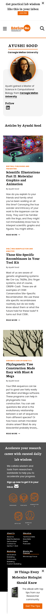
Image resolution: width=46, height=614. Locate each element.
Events (25, 541)
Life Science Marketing (11, 556)
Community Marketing (11, 560)
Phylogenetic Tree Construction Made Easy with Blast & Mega (20, 370)
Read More (13, 235)
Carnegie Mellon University (23, 52)
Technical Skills (29, 537)
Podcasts (26, 544)
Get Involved (12, 541)
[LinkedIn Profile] (8, 108)
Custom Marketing (14, 564)
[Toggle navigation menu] (5, 28)
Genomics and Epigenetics (19, 361)
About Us (10, 537)
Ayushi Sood (14, 189)
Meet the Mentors (13, 539)
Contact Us (11, 544)
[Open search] (42, 29)
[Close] (43, 570)
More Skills (27, 539)
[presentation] (23, 149)
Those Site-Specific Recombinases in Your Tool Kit (22, 258)
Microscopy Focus (30, 556)
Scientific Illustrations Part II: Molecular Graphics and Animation (23, 178)
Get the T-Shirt (12, 546)
